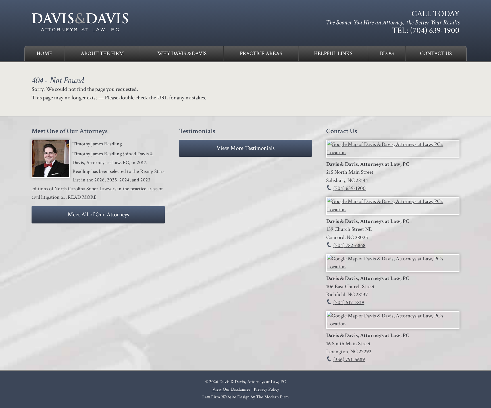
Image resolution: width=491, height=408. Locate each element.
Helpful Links (333, 53)
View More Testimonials (245, 148)
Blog (387, 53)
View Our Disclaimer (231, 389)
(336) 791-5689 (349, 359)
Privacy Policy (266, 389)
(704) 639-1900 (434, 30)
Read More (82, 197)
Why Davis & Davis (182, 53)
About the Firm (102, 53)
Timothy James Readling (97, 144)
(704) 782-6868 (349, 245)
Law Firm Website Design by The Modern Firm (245, 397)
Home (44, 53)
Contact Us (436, 53)
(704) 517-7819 (348, 302)
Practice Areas (261, 53)
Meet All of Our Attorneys (98, 214)
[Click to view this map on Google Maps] (392, 152)
